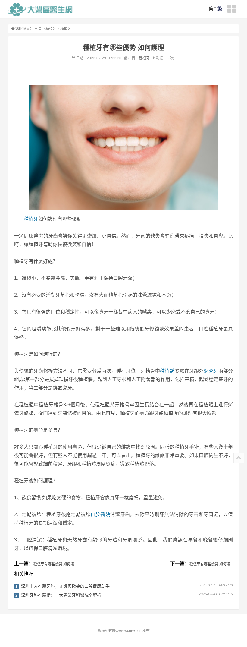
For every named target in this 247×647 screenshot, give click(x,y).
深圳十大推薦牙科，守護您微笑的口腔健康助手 (65, 586)
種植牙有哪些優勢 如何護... (55, 564)
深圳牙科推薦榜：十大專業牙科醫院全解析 (61, 595)
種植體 (167, 371)
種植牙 (50, 29)
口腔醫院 (100, 514)
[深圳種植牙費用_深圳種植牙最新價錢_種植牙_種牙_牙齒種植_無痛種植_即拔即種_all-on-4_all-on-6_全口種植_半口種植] (40, 9)
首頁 (38, 29)
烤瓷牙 (211, 371)
